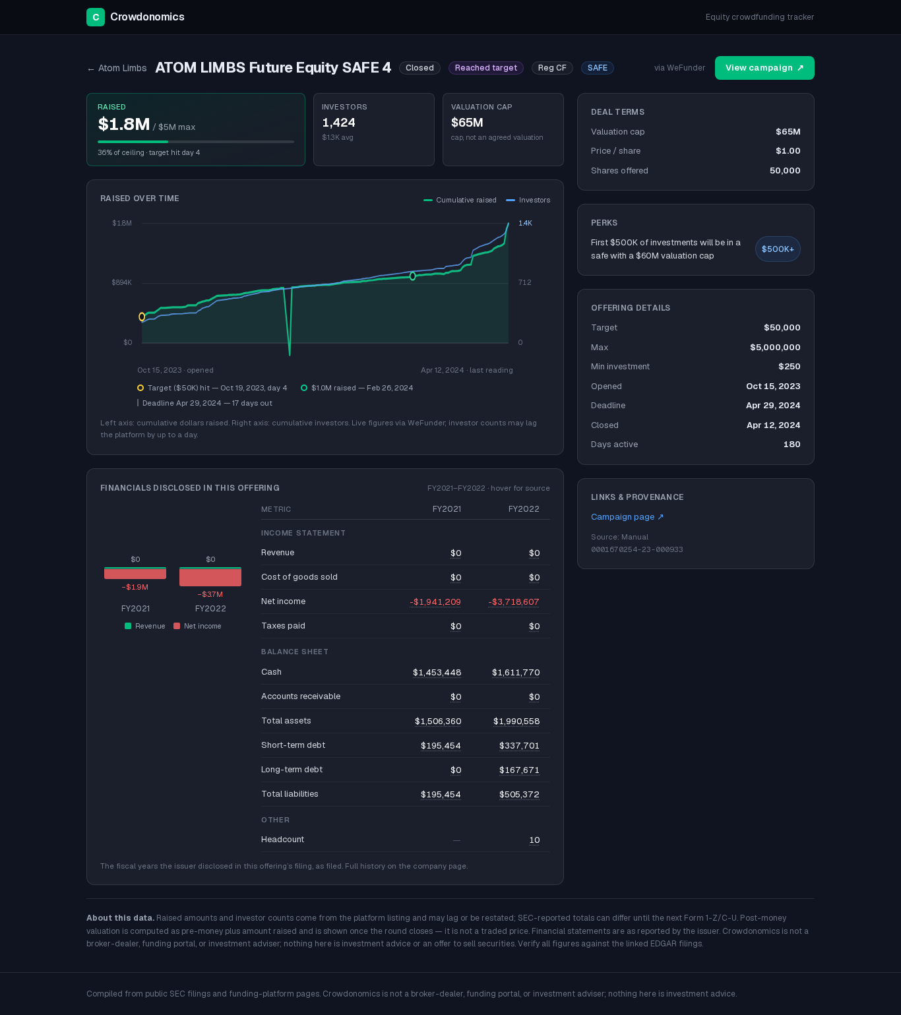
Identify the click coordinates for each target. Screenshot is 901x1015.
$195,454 (441, 745)
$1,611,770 (516, 672)
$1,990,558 (516, 721)
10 (534, 840)
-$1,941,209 (435, 601)
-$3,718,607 (514, 601)
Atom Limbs (116, 68)
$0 (455, 553)
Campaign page (627, 516)
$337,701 (519, 745)
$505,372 (519, 794)
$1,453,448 (437, 672)
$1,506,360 (438, 721)
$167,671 (519, 770)
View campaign (765, 67)
